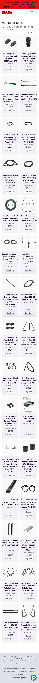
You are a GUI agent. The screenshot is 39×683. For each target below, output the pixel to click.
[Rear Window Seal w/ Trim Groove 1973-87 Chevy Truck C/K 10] (10, 164)
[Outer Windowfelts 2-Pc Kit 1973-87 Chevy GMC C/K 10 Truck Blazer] (10, 611)
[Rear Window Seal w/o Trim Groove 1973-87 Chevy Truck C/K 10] (10, 123)
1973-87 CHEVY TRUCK (25, 27)
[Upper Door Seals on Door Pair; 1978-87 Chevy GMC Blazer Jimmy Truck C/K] (28, 488)
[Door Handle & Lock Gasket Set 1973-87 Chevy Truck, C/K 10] (10, 367)
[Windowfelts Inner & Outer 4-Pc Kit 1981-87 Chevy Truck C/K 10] (10, 529)
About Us (32, 671)
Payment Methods (9, 671)
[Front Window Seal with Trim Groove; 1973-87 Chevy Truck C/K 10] (28, 164)
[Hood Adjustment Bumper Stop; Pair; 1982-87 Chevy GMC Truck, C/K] (10, 42)
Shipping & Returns (22, 671)
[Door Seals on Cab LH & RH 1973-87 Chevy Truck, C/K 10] (28, 205)
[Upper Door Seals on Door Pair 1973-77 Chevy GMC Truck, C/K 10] (10, 243)
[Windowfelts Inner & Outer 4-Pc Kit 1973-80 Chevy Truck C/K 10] (28, 83)
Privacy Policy (31, 668)
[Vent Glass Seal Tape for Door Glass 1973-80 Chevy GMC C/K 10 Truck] (28, 448)
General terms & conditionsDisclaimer (14, 668)
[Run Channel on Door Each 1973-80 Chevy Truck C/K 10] (28, 367)
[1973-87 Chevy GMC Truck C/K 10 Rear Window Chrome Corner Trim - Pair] (10, 448)
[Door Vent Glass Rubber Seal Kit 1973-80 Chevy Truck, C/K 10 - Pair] (28, 326)
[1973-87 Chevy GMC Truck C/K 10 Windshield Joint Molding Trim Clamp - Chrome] (28, 529)
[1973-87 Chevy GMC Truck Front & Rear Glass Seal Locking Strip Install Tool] (10, 83)
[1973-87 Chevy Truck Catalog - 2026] (28, 405)
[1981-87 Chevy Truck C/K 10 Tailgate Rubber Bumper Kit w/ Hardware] (10, 405)
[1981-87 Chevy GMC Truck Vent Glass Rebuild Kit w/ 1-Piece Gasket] (10, 572)
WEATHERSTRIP (8, 30)
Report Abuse (19, 674)
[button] (8, 12)
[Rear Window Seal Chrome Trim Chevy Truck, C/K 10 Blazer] (10, 205)
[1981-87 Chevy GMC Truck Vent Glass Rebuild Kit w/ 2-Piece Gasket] (28, 572)
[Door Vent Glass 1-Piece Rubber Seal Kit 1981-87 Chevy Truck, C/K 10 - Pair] (28, 611)
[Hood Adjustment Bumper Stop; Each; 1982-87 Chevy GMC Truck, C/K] (28, 42)
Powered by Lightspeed (20, 677)
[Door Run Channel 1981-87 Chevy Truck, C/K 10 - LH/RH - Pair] (28, 243)
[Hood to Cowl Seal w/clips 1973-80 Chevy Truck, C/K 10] (28, 283)
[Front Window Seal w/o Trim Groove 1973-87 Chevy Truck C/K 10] (28, 123)
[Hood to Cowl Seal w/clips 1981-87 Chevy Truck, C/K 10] (10, 488)
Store (11, 27)
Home (4, 27)
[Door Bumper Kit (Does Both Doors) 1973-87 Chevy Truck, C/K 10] (10, 326)
